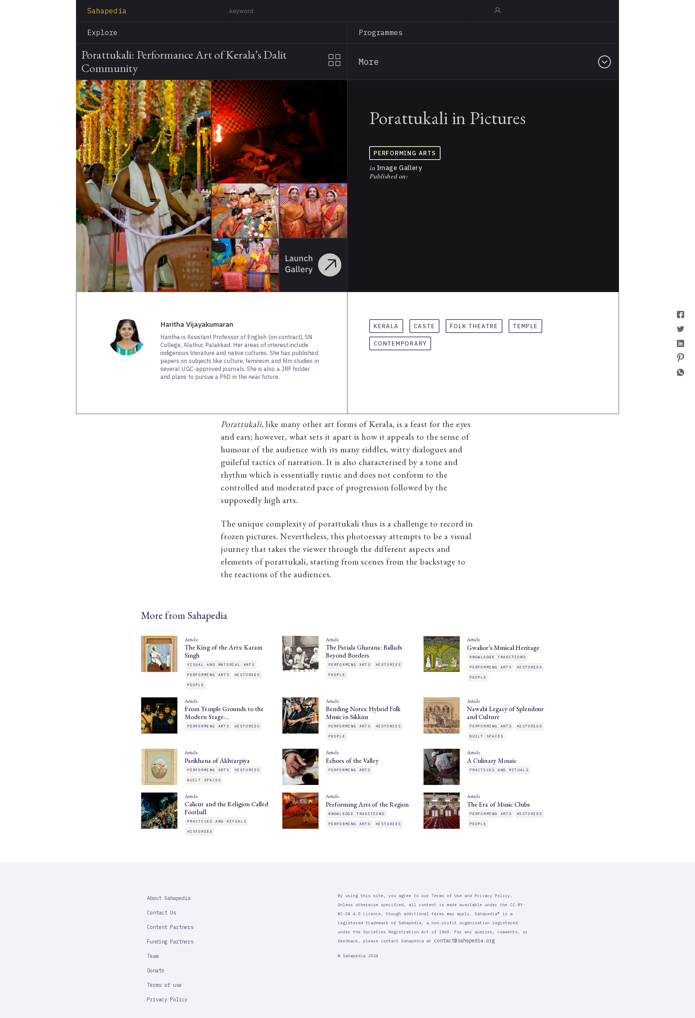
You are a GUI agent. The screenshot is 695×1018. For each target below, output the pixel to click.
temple (525, 326)
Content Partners (170, 927)
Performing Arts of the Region (367, 804)
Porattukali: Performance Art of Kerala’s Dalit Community (184, 61)
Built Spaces (486, 736)
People (195, 685)
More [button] (368, 61)
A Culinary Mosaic (492, 761)
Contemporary (400, 343)
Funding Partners (170, 941)
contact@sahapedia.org (464, 940)
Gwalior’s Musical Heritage (503, 648)
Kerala (386, 326)
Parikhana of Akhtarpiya (217, 761)
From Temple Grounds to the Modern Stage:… (224, 713)
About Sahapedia (168, 898)
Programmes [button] (381, 32)
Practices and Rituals (498, 770)
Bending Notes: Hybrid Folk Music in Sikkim (363, 713)
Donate (155, 970)
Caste (424, 326)
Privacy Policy (167, 999)
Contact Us (161, 912)
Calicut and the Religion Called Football (226, 808)
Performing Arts (405, 153)
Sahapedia (107, 11)
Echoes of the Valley (352, 761)
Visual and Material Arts (221, 664)
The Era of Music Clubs (498, 804)
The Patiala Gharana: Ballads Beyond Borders (364, 651)
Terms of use (164, 985)
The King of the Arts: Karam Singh (223, 651)
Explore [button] (102, 32)
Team (153, 956)
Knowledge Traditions (497, 657)
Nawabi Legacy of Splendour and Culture (505, 713)
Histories (247, 674)
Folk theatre (474, 326)
